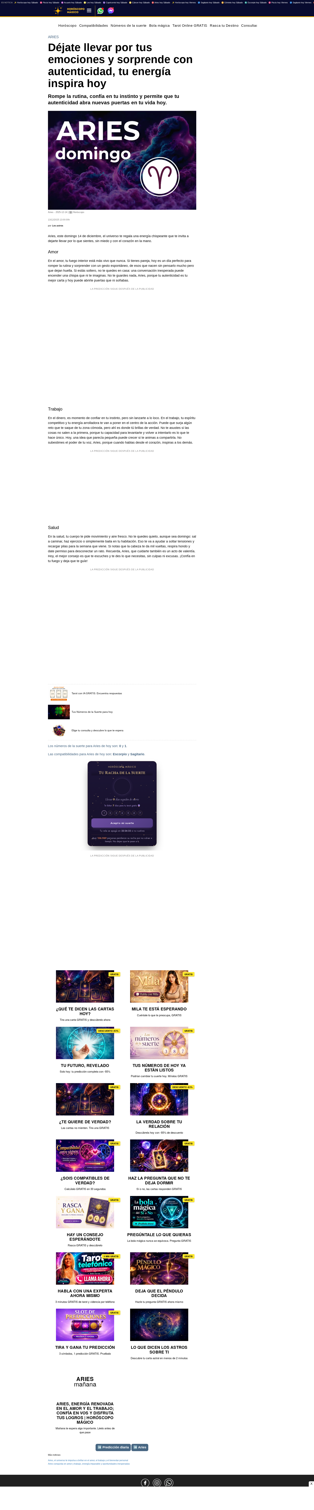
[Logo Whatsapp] (100, 9)
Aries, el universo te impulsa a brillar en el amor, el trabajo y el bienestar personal (88, 1460)
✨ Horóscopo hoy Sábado (26, 2)
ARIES (53, 37)
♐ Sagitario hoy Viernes (300, 2)
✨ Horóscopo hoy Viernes (184, 2)
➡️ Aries (139, 1447)
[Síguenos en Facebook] (145, 1482)
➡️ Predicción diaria (113, 1447)
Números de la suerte (129, 25)
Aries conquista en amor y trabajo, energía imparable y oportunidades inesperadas (89, 1464)
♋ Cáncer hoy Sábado (139, 2)
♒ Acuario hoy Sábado (71, 2)
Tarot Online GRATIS (189, 25)
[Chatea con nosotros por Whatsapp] (168, 1482)
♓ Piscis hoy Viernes (278, 2)
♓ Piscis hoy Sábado (49, 2)
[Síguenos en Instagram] (157, 1482)
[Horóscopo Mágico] (58, 10)
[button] (122, 786)
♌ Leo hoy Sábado (92, 2)
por (55, 225)
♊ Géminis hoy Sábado (232, 2)
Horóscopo (67, 25)
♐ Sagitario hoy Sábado (209, 2)
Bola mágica (159, 25)
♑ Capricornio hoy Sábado (115, 2)
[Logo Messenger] (110, 10)
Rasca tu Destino (224, 25)
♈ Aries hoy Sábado (161, 2)
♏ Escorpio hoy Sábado (256, 2)
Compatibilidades (93, 25)
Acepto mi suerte (122, 823)
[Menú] (89, 10)
